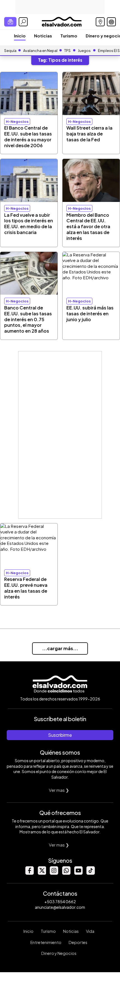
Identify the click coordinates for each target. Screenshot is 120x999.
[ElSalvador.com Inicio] (61, 21)
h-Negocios (17, 121)
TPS (67, 50)
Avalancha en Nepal (40, 50)
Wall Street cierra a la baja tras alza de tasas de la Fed (89, 133)
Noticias (43, 35)
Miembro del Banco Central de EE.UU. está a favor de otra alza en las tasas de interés (88, 226)
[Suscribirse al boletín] (10, 22)
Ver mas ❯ (59, 790)
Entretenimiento (45, 942)
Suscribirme (60, 735)
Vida (90, 931)
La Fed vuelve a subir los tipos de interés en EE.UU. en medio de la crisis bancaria (28, 223)
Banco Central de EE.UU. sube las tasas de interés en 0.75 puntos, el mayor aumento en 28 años (28, 319)
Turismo (68, 35)
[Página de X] (41, 873)
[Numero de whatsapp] (66, 873)
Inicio (20, 35)
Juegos (84, 50)
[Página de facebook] (29, 873)
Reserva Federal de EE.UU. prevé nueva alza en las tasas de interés (25, 587)
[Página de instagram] (53, 873)
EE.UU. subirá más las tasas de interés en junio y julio (90, 313)
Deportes (78, 942)
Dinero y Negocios (58, 953)
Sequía (10, 50)
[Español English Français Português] (111, 21)
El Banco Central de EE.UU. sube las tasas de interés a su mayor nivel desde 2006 (28, 136)
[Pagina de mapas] (100, 21)
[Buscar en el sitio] (23, 21)
